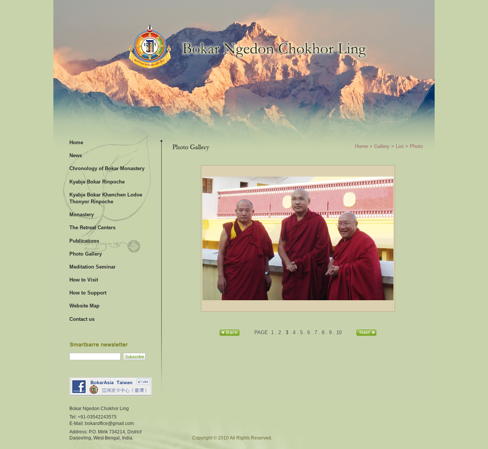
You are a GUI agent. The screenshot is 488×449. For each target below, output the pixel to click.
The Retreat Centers (92, 227)
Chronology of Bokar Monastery (106, 168)
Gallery (382, 146)
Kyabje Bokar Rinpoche (97, 182)
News (75, 155)
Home (76, 142)
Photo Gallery (85, 254)
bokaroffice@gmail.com (109, 423)
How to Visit (83, 280)
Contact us (82, 319)
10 (339, 332)
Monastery (81, 214)
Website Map (84, 306)
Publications (84, 241)
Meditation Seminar (92, 267)
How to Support (87, 293)
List (400, 146)
